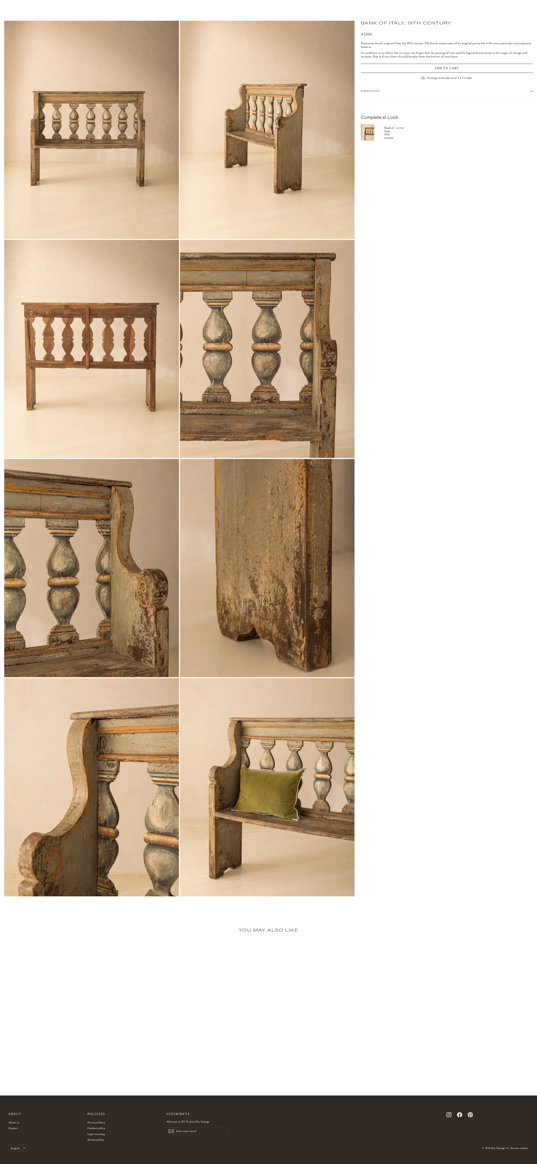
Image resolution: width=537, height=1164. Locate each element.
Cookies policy (96, 1128)
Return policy (95, 1139)
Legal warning (96, 1133)
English (15, 1148)
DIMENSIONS (370, 91)
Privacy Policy (96, 1122)
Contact (13, 1128)
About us (13, 1122)
